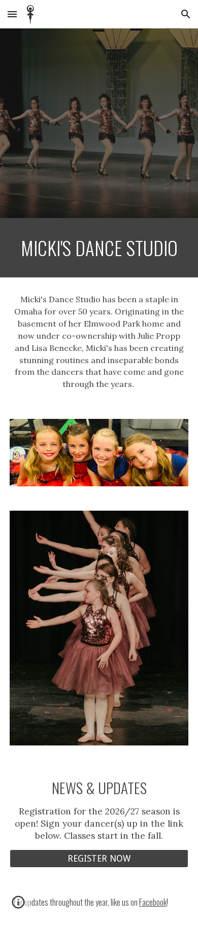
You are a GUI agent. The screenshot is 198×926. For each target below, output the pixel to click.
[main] (99, 247)
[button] (12, 14)
